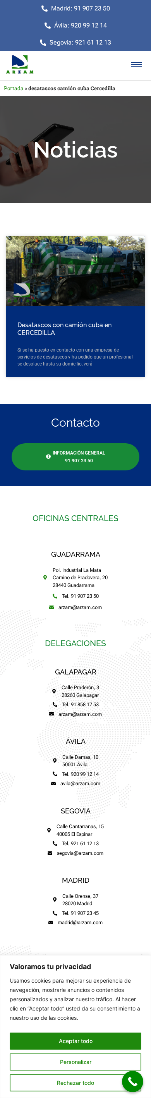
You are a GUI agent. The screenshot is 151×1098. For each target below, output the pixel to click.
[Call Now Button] (132, 1081)
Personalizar (75, 1062)
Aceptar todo (76, 1041)
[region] (75, 1026)
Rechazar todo (75, 1082)
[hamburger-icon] (136, 64)
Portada (14, 88)
